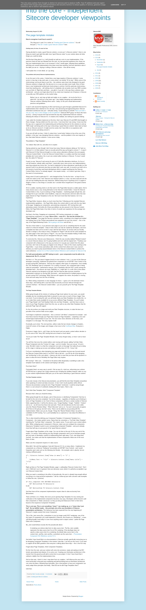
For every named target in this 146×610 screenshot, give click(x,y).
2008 (97, 83)
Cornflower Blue (70, 326)
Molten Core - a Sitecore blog (104, 124)
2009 (97, 80)
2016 (97, 55)
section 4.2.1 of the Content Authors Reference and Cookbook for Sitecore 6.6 (61, 251)
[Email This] (59, 574)
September (100, 62)
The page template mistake (40, 35)
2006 (97, 88)
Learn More (115, 5)
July (98, 70)
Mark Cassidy (101, 101)
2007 (97, 85)
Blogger (81, 596)
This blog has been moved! (103, 135)
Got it (123, 5)
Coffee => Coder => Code (103, 110)
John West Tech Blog (102, 146)
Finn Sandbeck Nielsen (100, 97)
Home (57, 582)
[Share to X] (63, 574)
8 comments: (49, 574)
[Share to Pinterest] (67, 574)
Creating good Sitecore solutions (39, 576)
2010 (97, 78)
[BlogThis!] (61, 574)
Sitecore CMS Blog (101, 143)
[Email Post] (55, 574)
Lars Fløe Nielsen (101, 140)
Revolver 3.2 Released (101, 111)
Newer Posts (30, 582)
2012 (97, 73)
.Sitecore (98, 116)
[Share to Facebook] (65, 574)
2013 (97, 57)
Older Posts (83, 582)
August (99, 64)
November (100, 59)
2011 (97, 76)
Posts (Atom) (37, 585)
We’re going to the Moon (55, 222)
